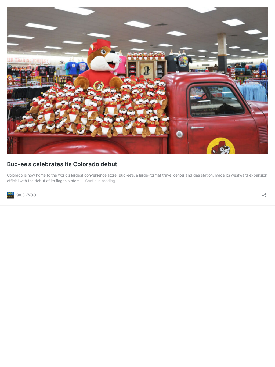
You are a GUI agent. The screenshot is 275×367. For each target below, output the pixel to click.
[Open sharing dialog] (264, 193)
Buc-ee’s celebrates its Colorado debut (62, 164)
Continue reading (100, 180)
